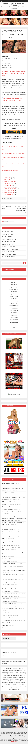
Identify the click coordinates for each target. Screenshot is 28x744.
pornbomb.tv (21, 684)
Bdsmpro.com (14, 293)
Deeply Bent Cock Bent (7, 558)
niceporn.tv (15, 684)
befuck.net (10, 672)
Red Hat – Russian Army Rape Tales (10, 593)
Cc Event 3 (4, 492)
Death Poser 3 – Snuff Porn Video (9, 485)
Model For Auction (6, 561)
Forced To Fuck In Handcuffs (8, 483)
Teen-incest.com (14, 308)
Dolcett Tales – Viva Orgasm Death (9, 574)
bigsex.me (10, 677)
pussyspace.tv (17, 686)
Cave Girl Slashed (6, 584)
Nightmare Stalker (6, 601)
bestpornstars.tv (7, 675)
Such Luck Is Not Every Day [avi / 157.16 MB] (13, 153)
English (6, 221)
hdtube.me (18, 682)
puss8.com (10, 686)
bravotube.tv (5, 672)
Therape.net (14, 287)
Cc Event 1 (4, 556)
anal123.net (16, 672)
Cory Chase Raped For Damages (9, 579)
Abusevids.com (14, 294)
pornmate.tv (4, 686)
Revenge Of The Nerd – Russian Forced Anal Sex (13, 566)
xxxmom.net (16, 689)
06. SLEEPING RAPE (7, 185)
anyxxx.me (22, 670)
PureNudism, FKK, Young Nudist (9, 652)
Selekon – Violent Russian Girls (9, 501)
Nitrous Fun (4, 538)
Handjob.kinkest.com (14, 305)
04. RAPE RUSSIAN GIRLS (9, 181)
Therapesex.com (14, 317)
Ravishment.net (14, 314)
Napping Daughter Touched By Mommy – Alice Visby (13, 570)
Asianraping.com (14, 319)
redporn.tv (23, 686)
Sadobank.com (14, 291)
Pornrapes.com (14, 312)
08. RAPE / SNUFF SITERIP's (9, 189)
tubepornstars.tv (20, 687)
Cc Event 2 (4, 526)
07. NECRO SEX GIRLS (8, 187)
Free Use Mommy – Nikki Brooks (9, 536)
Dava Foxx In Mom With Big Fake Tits (10, 620)
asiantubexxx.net (16, 673)
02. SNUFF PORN (6, 178)
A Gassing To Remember (7, 509)
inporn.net (23, 682)
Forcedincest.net (14, 322)
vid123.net (11, 689)
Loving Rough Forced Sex (7, 612)
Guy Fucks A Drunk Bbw (7, 596)
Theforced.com (14, 300)
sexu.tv (9, 687)
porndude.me (17, 670)
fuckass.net (16, 680)
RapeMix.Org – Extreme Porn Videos (14, 4)
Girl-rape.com (14, 315)
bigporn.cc (5, 677)
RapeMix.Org (14, 741)
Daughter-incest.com (14, 289)
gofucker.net (5, 670)
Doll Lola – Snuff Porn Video (8, 622)
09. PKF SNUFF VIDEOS (8, 190)
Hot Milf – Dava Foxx (6, 598)
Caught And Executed (7, 615)
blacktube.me (6, 679)
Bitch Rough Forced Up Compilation (10, 582)
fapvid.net (12, 679)
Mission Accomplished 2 (7, 617)
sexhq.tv (5, 687)
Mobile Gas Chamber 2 (7, 591)
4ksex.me (21, 668)
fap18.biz (6, 668)
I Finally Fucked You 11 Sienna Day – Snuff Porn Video (14, 511)
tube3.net (14, 687)
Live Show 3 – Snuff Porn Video (9, 603)
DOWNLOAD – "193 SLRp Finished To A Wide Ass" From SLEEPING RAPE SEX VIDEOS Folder (14, 73)
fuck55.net (10, 680)
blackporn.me (22, 677)
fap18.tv (10, 668)
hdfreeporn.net (22, 680)
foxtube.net (17, 679)
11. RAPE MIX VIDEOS (7, 194)
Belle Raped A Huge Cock (7, 606)
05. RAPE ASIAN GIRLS (8, 183)
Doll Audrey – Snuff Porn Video (8, 563)
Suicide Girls (5, 625)
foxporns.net (15, 668)
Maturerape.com (14, 320)
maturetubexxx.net (8, 684)
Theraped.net (14, 286)
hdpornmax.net (12, 682)
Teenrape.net (14, 303)
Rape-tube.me (14, 282)
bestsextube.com (15, 675)
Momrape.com (14, 298)
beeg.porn (23, 673)
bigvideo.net (15, 677)
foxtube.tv (22, 679)
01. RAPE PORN (6, 176)
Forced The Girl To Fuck (7, 506)
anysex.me (4, 673)
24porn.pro (10, 670)
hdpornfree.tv (5, 682)
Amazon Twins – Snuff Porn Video (9, 577)
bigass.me (22, 675)
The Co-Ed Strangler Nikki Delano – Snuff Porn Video (13, 608)
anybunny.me (22, 672)
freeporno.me (5, 680)
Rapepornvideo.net (14, 310)
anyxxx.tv (10, 673)
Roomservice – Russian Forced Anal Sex (11, 531)
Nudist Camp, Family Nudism (8, 655)
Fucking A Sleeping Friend (7, 627)
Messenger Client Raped (7, 545)
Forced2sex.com (14, 296)
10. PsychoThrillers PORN (8, 192)
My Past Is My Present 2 (7, 529)
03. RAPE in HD (6, 179)
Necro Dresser (5, 495)
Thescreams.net (14, 301)
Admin (4, 31)
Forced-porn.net (14, 284)
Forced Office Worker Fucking (8, 516)
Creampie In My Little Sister (8, 504)
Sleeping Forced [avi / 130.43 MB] (10, 170)
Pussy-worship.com (14, 307)
